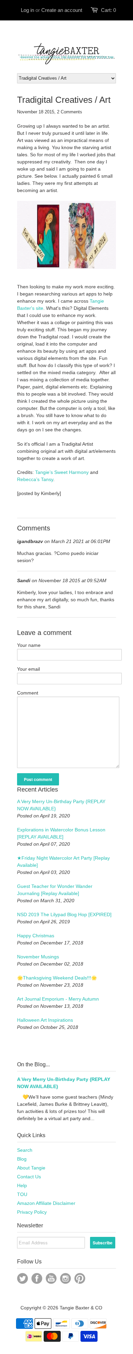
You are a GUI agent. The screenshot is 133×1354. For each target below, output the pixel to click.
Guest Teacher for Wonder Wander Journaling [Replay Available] (54, 889)
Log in (27, 10)
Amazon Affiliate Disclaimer (46, 1203)
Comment (27, 693)
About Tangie (31, 1167)
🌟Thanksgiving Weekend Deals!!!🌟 (57, 978)
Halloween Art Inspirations (45, 1020)
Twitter (22, 1278)
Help (22, 1185)
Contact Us (29, 1176)
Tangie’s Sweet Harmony (62, 472)
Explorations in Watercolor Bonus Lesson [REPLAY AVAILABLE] (61, 833)
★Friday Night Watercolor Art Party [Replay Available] (63, 861)
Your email (28, 669)
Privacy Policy (32, 1212)
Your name (29, 645)
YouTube (51, 1278)
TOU (22, 1194)
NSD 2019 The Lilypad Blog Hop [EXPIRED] (64, 914)
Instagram (65, 1278)
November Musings (38, 956)
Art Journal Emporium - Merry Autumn (58, 999)
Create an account (61, 10)
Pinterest (79, 1278)
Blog (22, 1159)
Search (24, 1150)
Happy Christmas (35, 935)
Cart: (108, 10)
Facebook (36, 1278)
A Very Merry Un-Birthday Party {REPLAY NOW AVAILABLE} (61, 805)
